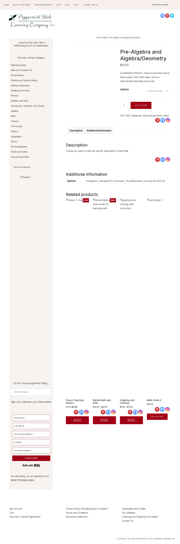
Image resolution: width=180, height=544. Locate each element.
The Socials (16, 126)
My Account (16, 508)
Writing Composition (20, 85)
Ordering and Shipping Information (140, 516)
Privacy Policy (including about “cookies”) (87, 508)
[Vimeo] (172, 16)
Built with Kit (31, 465)
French (14, 141)
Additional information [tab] (99, 130)
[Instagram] (168, 120)
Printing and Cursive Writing (24, 80)
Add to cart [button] (157, 417)
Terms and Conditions (77, 513)
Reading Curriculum (20, 90)
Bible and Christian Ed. (21, 70)
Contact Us (127, 521)
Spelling (14, 111)
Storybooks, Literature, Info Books (27, 106)
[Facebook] (162, 16)
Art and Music (17, 75)
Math (105, 37)
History (14, 131)
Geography (16, 136)
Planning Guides (18, 65)
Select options (77, 420)
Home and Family (19, 151)
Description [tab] (76, 130)
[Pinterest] (167, 16)
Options (124, 89)
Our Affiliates (128, 513)
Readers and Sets (19, 100)
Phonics (15, 95)
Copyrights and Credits (134, 508)
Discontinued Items (152, 115)
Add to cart (141, 105)
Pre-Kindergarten (19, 146)
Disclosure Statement (77, 516)
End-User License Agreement (25, 516)
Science (15, 121)
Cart (12, 513)
